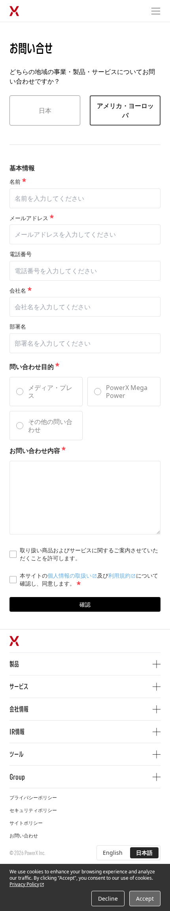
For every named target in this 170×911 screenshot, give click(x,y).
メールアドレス (28, 218)
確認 (85, 604)
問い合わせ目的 (31, 367)
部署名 (17, 326)
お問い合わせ (23, 835)
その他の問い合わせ (50, 425)
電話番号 (20, 254)
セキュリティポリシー (33, 810)
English (113, 852)
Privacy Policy (24, 884)
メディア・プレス (50, 391)
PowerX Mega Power (126, 391)
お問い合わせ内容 (34, 451)
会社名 (17, 290)
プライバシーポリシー (33, 797)
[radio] (19, 391)
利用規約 (119, 575)
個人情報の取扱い (69, 575)
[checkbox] (13, 554)
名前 (15, 181)
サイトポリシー (26, 823)
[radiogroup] (85, 408)
